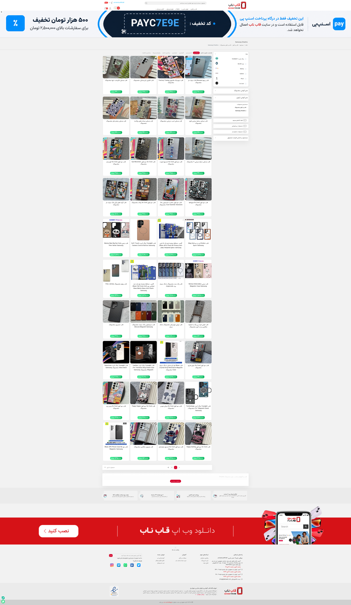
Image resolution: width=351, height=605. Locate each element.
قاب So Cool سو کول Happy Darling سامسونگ (198, 448)
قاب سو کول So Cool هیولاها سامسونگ (198, 203)
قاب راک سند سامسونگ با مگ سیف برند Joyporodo (171, 285)
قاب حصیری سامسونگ (116, 325)
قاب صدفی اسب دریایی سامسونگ (171, 121)
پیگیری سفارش (204, 558)
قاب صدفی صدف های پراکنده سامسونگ (143, 122)
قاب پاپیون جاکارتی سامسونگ (143, 447)
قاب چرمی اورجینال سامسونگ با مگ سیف (171, 326)
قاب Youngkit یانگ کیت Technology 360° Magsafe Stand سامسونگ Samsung (198, 408)
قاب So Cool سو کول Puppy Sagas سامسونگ (143, 407)
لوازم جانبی (185, 9)
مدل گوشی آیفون (242, 98)
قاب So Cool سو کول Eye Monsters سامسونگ (143, 163)
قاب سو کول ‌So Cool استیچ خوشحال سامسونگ (171, 448)
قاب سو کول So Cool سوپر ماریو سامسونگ (198, 366)
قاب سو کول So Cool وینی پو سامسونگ (116, 407)
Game (177, 9)
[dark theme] (115, 8)
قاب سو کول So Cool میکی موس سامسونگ (171, 407)
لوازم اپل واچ (170, 9)
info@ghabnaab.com (225, 579)
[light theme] (118, 8)
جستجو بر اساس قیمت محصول (238, 138)
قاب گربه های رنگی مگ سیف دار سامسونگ (116, 203)
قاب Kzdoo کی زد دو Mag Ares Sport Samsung (198, 244)
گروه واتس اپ (160, 558)
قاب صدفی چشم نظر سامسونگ (116, 121)
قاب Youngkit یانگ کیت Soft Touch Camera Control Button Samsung (143, 244)
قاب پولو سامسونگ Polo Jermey (116, 284)
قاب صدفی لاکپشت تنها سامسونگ (116, 80)
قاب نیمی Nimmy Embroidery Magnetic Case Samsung (198, 285)
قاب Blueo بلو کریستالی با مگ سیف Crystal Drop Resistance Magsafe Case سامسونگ (171, 367)
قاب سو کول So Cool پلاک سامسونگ (143, 202)
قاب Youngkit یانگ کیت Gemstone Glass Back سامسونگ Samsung (116, 366)
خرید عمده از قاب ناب (180, 561)
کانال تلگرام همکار (160, 561)
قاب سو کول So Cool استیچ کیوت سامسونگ (171, 163)
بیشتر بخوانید (200, 594)
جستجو (242, 45)
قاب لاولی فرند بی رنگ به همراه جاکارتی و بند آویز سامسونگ (198, 326)
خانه (247, 45)
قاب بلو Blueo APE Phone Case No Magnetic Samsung (116, 448)
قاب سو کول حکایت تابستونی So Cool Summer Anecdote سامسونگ (171, 203)
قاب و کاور (194, 9)
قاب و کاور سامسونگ (225, 45)
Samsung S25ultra (240, 111)
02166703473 (118, 2)
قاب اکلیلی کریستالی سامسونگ (143, 80)
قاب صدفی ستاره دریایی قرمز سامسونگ (198, 122)
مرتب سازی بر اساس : (205, 53)
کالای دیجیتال (160, 9)
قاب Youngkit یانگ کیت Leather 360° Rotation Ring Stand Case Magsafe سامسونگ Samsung (143, 367)
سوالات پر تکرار (182, 558)
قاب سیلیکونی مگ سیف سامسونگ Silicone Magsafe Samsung (143, 326)
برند (246, 54)
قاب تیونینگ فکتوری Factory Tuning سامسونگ (171, 81)
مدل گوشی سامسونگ (241, 91)
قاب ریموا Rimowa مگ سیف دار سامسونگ (198, 81)
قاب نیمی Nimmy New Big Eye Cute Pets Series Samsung (116, 244)
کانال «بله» (205, 563)
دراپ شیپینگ (204, 561)
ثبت (111, 555)
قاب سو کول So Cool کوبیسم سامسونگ (116, 163)
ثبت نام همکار (160, 563)
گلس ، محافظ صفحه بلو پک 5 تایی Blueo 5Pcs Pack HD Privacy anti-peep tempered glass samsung (171, 245)
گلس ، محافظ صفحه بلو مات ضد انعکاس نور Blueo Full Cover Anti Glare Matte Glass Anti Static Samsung (143, 286)
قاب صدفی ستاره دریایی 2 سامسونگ (198, 162)
